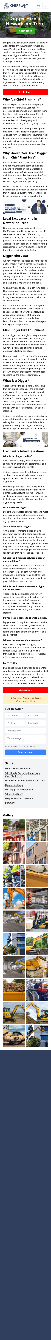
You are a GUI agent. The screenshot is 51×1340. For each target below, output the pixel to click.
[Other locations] (38, 6)
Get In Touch (25, 92)
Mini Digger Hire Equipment (19, 789)
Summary (10, 802)
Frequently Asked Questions (19, 798)
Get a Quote (25, 690)
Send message (25, 752)
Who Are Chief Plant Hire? (18, 768)
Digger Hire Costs (14, 785)
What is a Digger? (13, 793)
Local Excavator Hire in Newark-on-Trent (25, 780)
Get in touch (25, 30)
